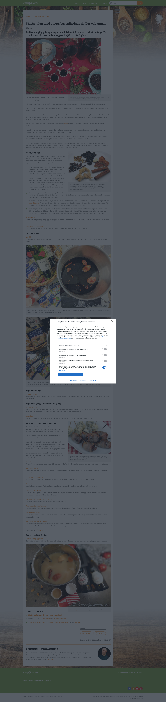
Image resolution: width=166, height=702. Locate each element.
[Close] (113, 322)
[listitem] (83, 345)
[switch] (104, 349)
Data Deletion (73, 380)
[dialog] (83, 351)
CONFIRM (70, 374)
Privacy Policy (93, 380)
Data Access (83, 380)
